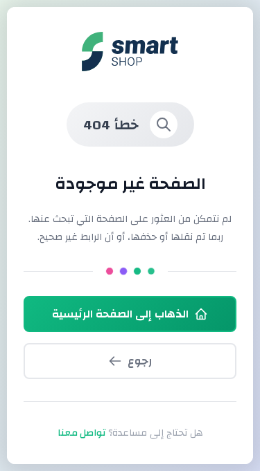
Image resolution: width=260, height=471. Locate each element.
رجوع (140, 361)
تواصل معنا (81, 433)
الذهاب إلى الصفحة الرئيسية (120, 314)
